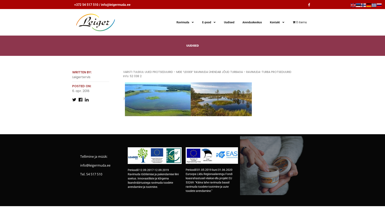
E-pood (206, 22)
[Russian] (379, 5)
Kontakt (275, 22)
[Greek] (374, 5)
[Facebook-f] (309, 4)
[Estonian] (358, 5)
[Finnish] (363, 5)
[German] (369, 5)
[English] (353, 5)
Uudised (229, 22)
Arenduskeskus (252, 22)
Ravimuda (182, 22)
